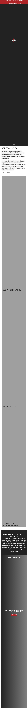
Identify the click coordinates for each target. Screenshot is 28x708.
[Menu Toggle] (14, 144)
